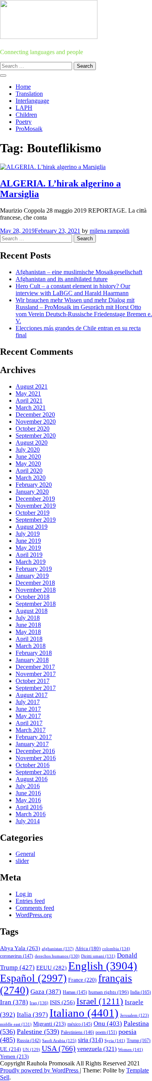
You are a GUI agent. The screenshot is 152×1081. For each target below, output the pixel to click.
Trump (138, 1040)
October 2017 (32, 681)
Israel (99, 1001)
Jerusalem (134, 1015)
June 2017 (28, 709)
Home (23, 86)
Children (26, 114)
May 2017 (28, 716)
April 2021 (29, 400)
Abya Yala (20, 948)
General (25, 853)
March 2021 (31, 407)
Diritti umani (98, 956)
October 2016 (32, 765)
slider (22, 860)
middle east (16, 1024)
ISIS (62, 1002)
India (140, 992)
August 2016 (32, 779)
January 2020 (32, 491)
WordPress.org (34, 915)
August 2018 (32, 610)
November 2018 (36, 589)
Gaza (45, 991)
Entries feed (30, 901)
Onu (108, 1023)
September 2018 (36, 603)
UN (31, 1049)
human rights (108, 992)
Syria (114, 1040)
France (82, 980)
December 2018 (35, 582)
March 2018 (31, 646)
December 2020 (35, 414)
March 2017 (31, 730)
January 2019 (32, 575)
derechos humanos (57, 956)
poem (106, 1032)
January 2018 (32, 660)
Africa (88, 948)
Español (33, 978)
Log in (24, 894)
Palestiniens (77, 1032)
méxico (79, 1024)
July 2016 (28, 786)
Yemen (14, 1057)
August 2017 (32, 695)
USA (59, 1048)
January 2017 (32, 744)
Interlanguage (32, 100)
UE (10, 1049)
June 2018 (28, 624)
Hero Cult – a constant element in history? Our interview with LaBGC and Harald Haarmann (73, 289)
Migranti (49, 1024)
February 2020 (34, 484)
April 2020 (29, 470)
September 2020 (36, 435)
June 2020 (28, 456)
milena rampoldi (109, 230)
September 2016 (36, 772)
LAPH (24, 107)
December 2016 (35, 751)
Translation (29, 93)
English (102, 966)
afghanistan (58, 948)
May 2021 (28, 393)
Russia (29, 1040)
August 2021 (32, 386)
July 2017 (28, 702)
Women (130, 1049)
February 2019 (34, 568)
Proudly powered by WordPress (40, 1070)
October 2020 (32, 428)
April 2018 (29, 639)
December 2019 (35, 498)
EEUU (51, 968)
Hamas (75, 992)
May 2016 (28, 800)
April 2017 (29, 723)
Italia (32, 1014)
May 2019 (28, 547)
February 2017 (34, 737)
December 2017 (35, 667)
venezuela (97, 1049)
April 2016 (29, 807)
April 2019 (29, 554)
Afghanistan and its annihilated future (62, 279)
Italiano (83, 1013)
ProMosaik (29, 128)
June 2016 (28, 793)
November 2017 (36, 674)
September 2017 (36, 688)
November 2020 (36, 421)
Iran (14, 1002)
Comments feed (35, 908)
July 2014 (28, 821)
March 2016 (31, 814)
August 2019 (32, 526)
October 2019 (32, 512)
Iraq (39, 1002)
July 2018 (28, 617)
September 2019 (36, 519)
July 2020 (28, 449)
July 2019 (28, 533)
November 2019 (36, 505)
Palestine (38, 1031)
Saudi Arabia (59, 1040)
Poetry (24, 121)
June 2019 (28, 540)
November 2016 (36, 758)
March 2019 (31, 561)
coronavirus (16, 956)
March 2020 (31, 477)
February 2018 (34, 653)
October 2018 (32, 596)
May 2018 (28, 632)
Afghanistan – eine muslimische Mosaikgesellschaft (79, 272)
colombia (116, 948)
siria (90, 1040)
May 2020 (28, 463)
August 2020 (32, 442)
